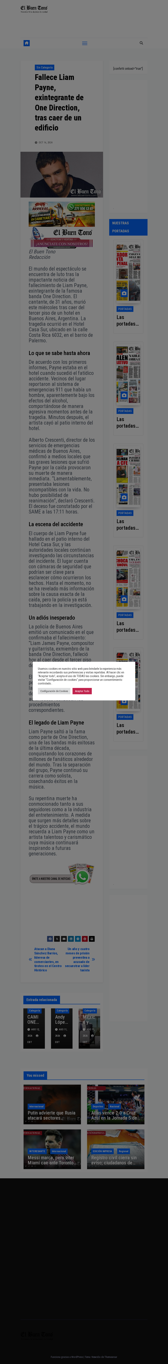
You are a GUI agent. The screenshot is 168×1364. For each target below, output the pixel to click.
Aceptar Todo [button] (82, 691)
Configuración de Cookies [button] (54, 691)
